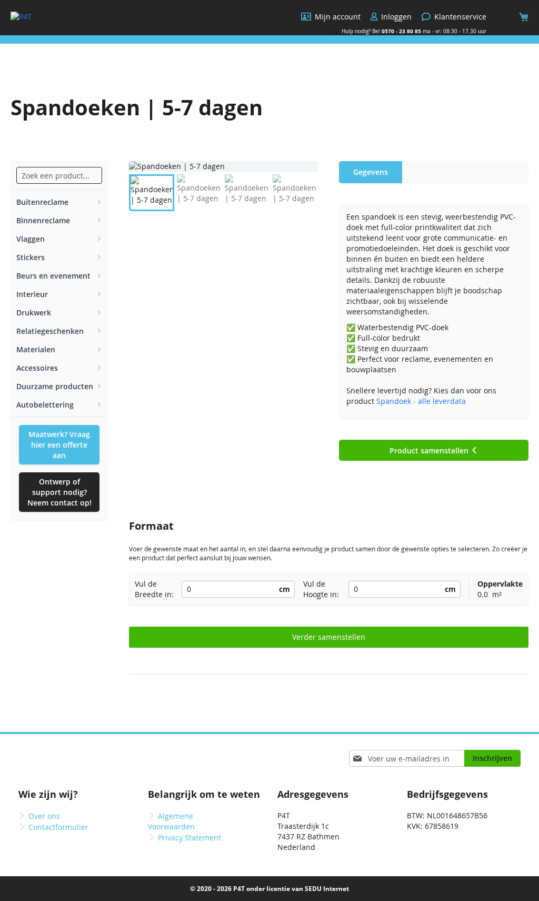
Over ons (44, 816)
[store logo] (21, 17)
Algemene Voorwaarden (171, 821)
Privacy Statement (189, 838)
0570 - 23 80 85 (401, 31)
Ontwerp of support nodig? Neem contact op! (59, 492)
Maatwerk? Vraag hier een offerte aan (59, 444)
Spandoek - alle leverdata (421, 401)
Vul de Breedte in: (154, 589)
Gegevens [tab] (370, 172)
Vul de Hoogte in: (321, 589)
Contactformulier (58, 827)
